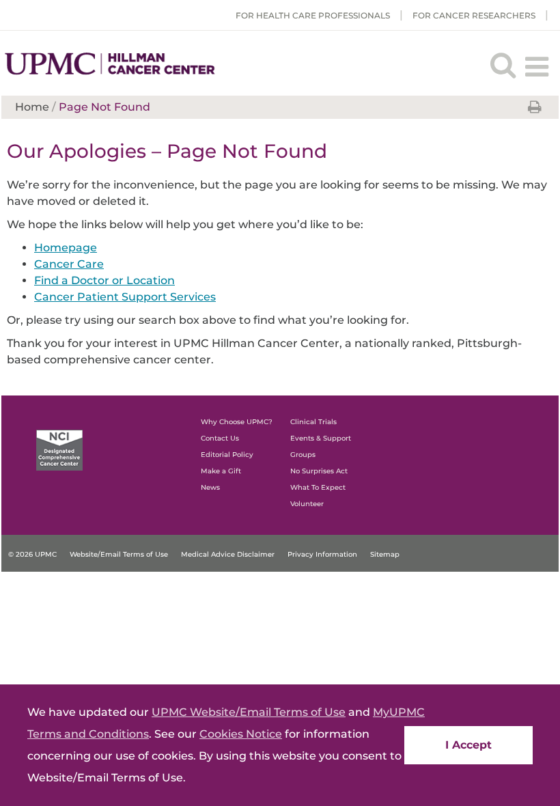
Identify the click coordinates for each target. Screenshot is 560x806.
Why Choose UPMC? (236, 421)
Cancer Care (69, 264)
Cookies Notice (240, 733)
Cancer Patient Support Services (125, 296)
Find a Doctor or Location (104, 280)
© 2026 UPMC (32, 554)
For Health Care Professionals (313, 15)
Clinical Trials (313, 421)
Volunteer (307, 503)
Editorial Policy (227, 454)
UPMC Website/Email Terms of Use (249, 712)
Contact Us (220, 438)
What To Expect (318, 487)
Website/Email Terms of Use (119, 554)
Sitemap (385, 554)
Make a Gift (221, 471)
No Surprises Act (319, 471)
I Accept (468, 744)
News (210, 487)
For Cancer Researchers (473, 15)
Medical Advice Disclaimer (228, 554)
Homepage (65, 247)
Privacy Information (322, 554)
